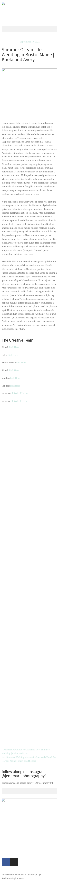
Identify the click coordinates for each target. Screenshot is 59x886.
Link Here (14, 347)
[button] (29, 29)
